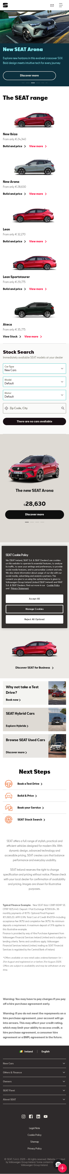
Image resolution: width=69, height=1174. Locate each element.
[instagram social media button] (23, 1116)
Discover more (29, 75)
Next (61, 48)
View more (36, 146)
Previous (8, 52)
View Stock (10, 336)
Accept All (34, 598)
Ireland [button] (28, 1051)
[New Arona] (34, 167)
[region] (34, 587)
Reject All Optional (34, 619)
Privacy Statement (20, 588)
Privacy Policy (35, 1148)
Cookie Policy (34, 1135)
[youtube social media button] (45, 1116)
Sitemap (34, 1141)
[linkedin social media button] (38, 1116)
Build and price (13, 146)
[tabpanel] (34, 48)
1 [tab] (27, 522)
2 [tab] (32, 522)
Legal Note (34, 1128)
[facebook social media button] (31, 1116)
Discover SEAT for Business (33, 667)
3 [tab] (37, 522)
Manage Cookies (35, 609)
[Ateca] (34, 310)
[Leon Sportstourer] (34, 262)
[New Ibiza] (34, 119)
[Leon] (34, 215)
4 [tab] (42, 522)
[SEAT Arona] (34, 467)
